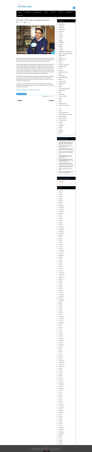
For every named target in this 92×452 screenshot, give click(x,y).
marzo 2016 (61, 421)
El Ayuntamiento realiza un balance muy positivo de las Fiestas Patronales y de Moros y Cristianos (65, 156)
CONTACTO (20, 15)
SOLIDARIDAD (61, 125)
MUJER (60, 86)
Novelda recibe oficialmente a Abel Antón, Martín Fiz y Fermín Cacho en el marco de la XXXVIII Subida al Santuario (66, 160)
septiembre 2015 (61, 432)
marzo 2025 (61, 222)
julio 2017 (60, 392)
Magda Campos (21, 22)
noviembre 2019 (61, 340)
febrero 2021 (61, 312)
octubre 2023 (61, 253)
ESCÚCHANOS (28, 12)
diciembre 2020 (61, 316)
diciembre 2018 (61, 360)
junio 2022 (60, 283)
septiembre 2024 (61, 233)
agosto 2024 (61, 235)
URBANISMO (61, 131)
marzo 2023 (61, 266)
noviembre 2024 (61, 229)
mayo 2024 (60, 240)
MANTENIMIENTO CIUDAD (63, 72)
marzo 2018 (61, 377)
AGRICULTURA (61, 31)
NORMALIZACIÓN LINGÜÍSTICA (64, 88)
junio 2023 (60, 261)
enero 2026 (61, 203)
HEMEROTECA (69, 12)
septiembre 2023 (61, 255)
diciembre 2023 (61, 250)
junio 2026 (60, 194)
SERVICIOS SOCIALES (63, 120)
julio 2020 (60, 325)
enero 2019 (61, 359)
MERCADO (61, 79)
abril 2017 (60, 397)
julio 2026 (60, 192)
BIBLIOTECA (61, 35)
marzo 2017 (61, 399)
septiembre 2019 (61, 344)
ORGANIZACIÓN (61, 94)
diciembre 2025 (61, 205)
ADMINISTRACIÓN (62, 29)
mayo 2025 (60, 218)
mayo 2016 (60, 418)
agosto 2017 (61, 390)
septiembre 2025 (61, 211)
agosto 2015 (61, 434)
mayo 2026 (60, 196)
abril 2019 (60, 353)
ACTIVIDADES (61, 27)
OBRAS (60, 92)
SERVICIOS (61, 12)
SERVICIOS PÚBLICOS (63, 118)
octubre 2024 (61, 231)
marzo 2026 (61, 200)
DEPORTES (61, 46)
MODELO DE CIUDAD (62, 81)
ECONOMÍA (61, 48)
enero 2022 (61, 292)
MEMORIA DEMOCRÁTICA (63, 77)
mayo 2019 (60, 351)
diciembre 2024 (61, 227)
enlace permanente (51, 96)
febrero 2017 (61, 401)
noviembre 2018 (61, 362)
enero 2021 (61, 314)
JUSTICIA (60, 68)
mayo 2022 (60, 285)
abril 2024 (60, 242)
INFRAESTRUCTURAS (63, 66)
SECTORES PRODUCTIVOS (63, 112)
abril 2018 (60, 375)
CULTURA (60, 44)
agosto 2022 (61, 279)
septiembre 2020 (61, 322)
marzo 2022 (61, 288)
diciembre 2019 (61, 338)
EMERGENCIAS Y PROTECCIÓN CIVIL (65, 51)
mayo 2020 (60, 329)
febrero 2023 (61, 268)
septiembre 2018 (61, 366)
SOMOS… (20, 12)
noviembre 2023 (61, 251)
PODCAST (46, 12)
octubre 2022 (61, 275)
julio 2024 (60, 237)
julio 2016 (60, 414)
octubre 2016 (61, 408)
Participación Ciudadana (63, 96)
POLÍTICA (60, 101)
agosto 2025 (61, 213)
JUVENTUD (61, 70)
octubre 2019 (61, 342)
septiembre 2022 (61, 277)
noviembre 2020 (61, 318)
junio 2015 (60, 438)
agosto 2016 (61, 412)
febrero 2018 (61, 379)
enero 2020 (61, 336)
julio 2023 (60, 259)
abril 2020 (60, 331)
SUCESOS (60, 127)
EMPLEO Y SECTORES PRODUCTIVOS (65, 53)
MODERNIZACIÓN (62, 83)
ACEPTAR (46, 451)
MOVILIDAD (61, 85)
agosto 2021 (61, 301)
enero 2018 (61, 381)
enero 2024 (61, 248)
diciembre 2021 (61, 294)
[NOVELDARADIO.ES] (27, 8)
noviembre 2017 (61, 384)
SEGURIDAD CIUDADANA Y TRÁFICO (65, 114)
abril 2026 (60, 198)
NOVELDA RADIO (62, 90)
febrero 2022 (61, 290)
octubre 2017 (61, 386)
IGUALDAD (61, 62)
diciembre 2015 (61, 427)
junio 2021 (60, 305)
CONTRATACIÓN (62, 42)
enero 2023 (61, 270)
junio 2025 (60, 216)
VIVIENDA (60, 133)
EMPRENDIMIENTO (62, 55)
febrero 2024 (61, 246)
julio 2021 (60, 303)
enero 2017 (61, 403)
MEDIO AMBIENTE (62, 75)
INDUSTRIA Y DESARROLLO (64, 64)
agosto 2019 (61, 346)
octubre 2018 (61, 364)
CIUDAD (60, 38)
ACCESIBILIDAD (61, 24)
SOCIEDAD (61, 123)
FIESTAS (24, 94)
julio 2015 (60, 436)
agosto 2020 (61, 323)
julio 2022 (60, 281)
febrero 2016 (61, 423)
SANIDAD (60, 110)
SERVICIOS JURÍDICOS (63, 116)
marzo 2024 (61, 244)
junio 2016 (60, 416)
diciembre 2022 (61, 272)
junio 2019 (60, 349)
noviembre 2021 (61, 296)
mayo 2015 (60, 440)
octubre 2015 (61, 431)
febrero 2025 (61, 224)
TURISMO (60, 129)
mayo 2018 (60, 373)
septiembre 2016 (61, 410)
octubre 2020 (61, 320)
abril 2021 (60, 309)
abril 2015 (60, 442)
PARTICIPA (53, 12)
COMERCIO (61, 40)
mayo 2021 (60, 307)
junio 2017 (60, 394)
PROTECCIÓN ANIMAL (63, 103)
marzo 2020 (61, 333)
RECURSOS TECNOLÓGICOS (64, 105)
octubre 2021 (61, 298)
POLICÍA (60, 99)
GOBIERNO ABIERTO (62, 59)
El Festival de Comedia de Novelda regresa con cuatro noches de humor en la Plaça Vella (66, 152)
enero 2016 (61, 425)
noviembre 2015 (61, 429)
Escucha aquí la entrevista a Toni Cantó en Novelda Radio (27, 89)
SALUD (60, 109)
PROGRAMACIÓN (37, 12)
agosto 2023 (61, 257)
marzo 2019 (61, 355)
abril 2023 (60, 264)
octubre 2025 (61, 209)
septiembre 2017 (61, 388)
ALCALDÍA (60, 33)
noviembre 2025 (61, 207)
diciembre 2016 (61, 405)
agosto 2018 (61, 368)
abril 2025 (60, 220)
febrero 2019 (61, 357)
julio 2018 (60, 370)
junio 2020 (60, 327)
